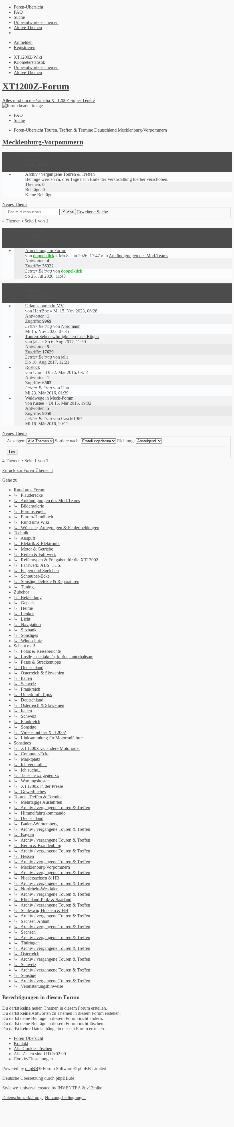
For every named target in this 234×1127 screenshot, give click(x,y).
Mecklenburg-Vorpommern (42, 142)
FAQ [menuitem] (18, 115)
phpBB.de (65, 1078)
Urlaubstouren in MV (44, 305)
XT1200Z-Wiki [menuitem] (28, 57)
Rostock (32, 367)
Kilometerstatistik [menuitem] (29, 62)
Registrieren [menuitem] (24, 47)
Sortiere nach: (68, 440)
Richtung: (126, 440)
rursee (38, 403)
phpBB (31, 1068)
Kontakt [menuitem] (21, 1043)
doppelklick (43, 255)
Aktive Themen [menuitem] (28, 72)
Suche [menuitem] (19, 120)
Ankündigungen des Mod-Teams (138, 255)
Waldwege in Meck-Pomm (49, 398)
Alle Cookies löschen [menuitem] (33, 1048)
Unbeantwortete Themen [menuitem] (36, 67)
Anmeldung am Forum (45, 250)
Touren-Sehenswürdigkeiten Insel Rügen (62, 336)
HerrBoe (41, 310)
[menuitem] (28, 7)
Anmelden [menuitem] (23, 42)
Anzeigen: (17, 440)
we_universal (25, 1087)
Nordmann (70, 326)
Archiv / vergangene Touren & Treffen (60, 174)
